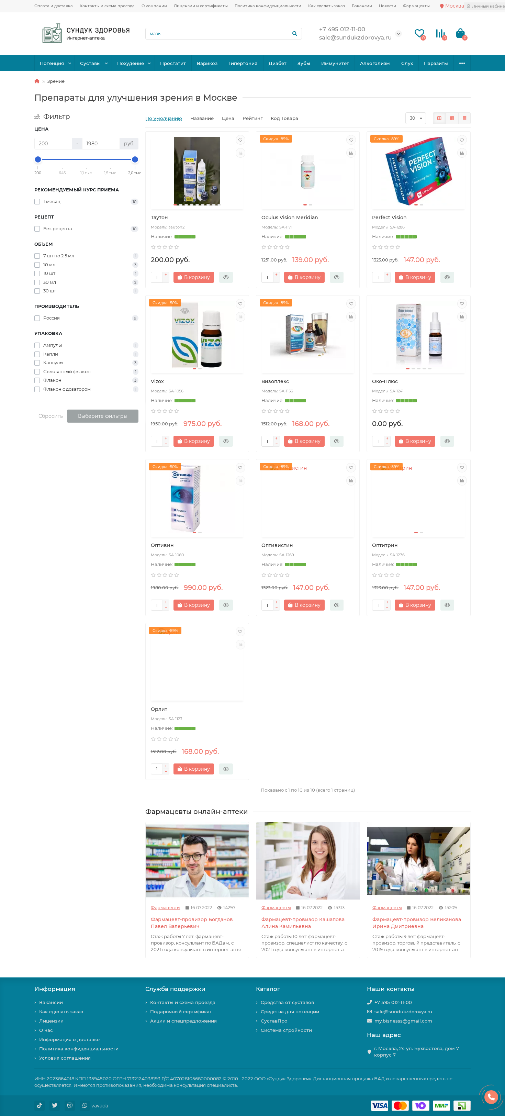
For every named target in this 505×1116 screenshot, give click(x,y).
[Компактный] (464, 118)
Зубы (304, 63)
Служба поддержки (175, 988)
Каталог (268, 988)
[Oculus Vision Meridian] (307, 171)
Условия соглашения (65, 1058)
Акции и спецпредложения (183, 1021)
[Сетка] (439, 118)
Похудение (130, 63)
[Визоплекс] (307, 335)
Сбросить (50, 416)
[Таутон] (197, 171)
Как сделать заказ (326, 5)
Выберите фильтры (102, 416)
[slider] (38, 159)
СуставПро (274, 1021)
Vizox (157, 381)
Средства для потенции (290, 1011)
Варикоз (207, 63)
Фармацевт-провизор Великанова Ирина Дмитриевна (416, 922)
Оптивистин (277, 545)
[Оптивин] (197, 499)
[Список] (452, 118)
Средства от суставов (287, 1002)
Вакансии (362, 5)
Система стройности (286, 1030)
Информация (54, 988)
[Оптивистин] (307, 499)
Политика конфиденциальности (268, 5)
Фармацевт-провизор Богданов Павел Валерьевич (192, 922)
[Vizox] (197, 335)
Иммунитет (335, 63)
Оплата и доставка (53, 5)
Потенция (52, 63)
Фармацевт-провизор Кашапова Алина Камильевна (303, 922)
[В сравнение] (240, 153)
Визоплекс (275, 381)
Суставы (90, 63)
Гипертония (242, 63)
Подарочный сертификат (181, 1011)
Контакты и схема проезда (107, 5)
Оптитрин (385, 545)
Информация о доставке (69, 1039)
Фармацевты (416, 5)
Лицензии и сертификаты (201, 5)
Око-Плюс (385, 381)
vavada (99, 1106)
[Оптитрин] (418, 499)
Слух (407, 63)
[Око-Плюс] (418, 335)
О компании (154, 5)
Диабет (278, 63)
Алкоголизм (375, 63)
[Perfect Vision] (418, 171)
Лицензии (51, 1021)
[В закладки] (240, 140)
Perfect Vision (389, 217)
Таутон (159, 217)
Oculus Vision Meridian (289, 217)
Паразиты (436, 63)
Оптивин (162, 545)
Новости (387, 5)
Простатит (173, 63)
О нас (46, 1030)
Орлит (159, 709)
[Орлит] (197, 662)
